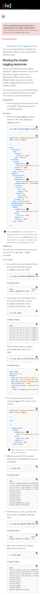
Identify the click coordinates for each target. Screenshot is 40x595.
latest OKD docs (22, 32)
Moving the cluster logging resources (22, 46)
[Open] (3, 16)
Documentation (9, 39)
